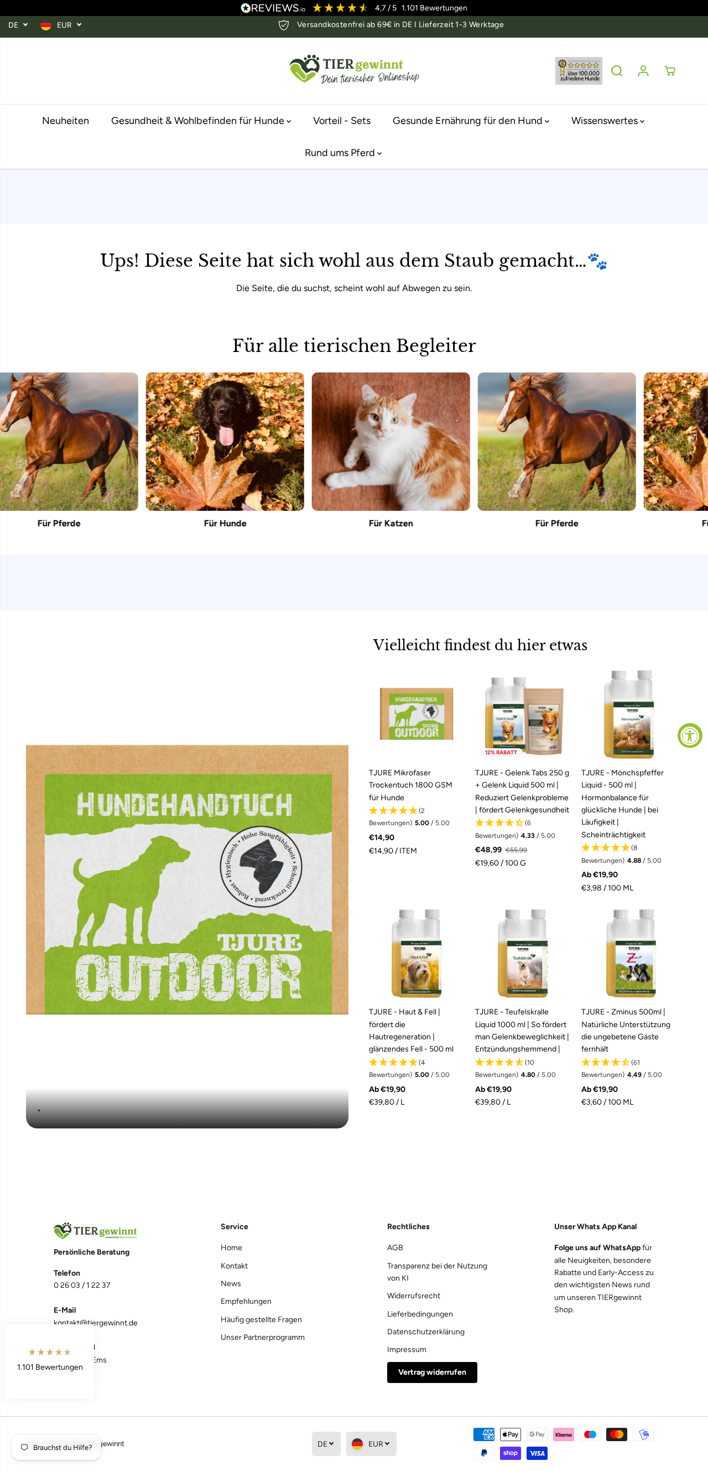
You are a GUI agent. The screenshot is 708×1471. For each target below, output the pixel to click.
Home (231, 1247)
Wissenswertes (605, 121)
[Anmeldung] (643, 71)
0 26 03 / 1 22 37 (82, 1285)
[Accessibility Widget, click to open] (690, 735)
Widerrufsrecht (413, 1296)
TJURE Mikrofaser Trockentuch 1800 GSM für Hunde (410, 785)
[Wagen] (670, 71)
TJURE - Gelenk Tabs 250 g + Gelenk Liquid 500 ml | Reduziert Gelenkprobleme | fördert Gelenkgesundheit (522, 791)
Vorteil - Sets (342, 121)
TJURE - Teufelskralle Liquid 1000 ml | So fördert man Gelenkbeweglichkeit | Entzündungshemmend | (522, 1030)
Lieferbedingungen (420, 1314)
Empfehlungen (246, 1301)
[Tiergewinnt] (354, 71)
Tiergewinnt (105, 1443)
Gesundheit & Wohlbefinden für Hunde (199, 121)
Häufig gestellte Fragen (261, 1319)
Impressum (406, 1349)
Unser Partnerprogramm (263, 1337)
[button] (416, 817)
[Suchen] (617, 71)
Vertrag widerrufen (432, 1372)
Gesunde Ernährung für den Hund (469, 121)
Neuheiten (65, 121)
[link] (104, 1231)
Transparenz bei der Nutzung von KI (437, 1272)
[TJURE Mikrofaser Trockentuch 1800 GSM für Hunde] (416, 714)
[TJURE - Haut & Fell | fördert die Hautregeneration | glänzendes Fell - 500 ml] (416, 953)
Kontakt (234, 1266)
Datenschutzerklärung (426, 1332)
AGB (395, 1247)
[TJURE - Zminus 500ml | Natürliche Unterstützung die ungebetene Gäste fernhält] (628, 953)
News (231, 1283)
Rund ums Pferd (341, 153)
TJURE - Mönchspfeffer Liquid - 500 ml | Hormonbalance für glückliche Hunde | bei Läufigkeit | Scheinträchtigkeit (622, 804)
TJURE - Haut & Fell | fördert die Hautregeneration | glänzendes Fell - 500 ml (411, 1030)
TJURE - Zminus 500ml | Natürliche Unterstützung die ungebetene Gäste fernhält (625, 1030)
